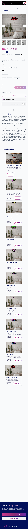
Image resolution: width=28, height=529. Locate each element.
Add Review (17, 54)
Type (3, 70)
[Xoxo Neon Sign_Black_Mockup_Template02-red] (14, 26)
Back (3, 64)
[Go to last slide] (3, 26)
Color (3, 76)
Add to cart (21, 87)
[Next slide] (24, 26)
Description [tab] (4, 110)
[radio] (4, 67)
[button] (4, 42)
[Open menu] (21, 3)
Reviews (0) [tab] (12, 110)
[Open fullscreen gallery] (25, 37)
